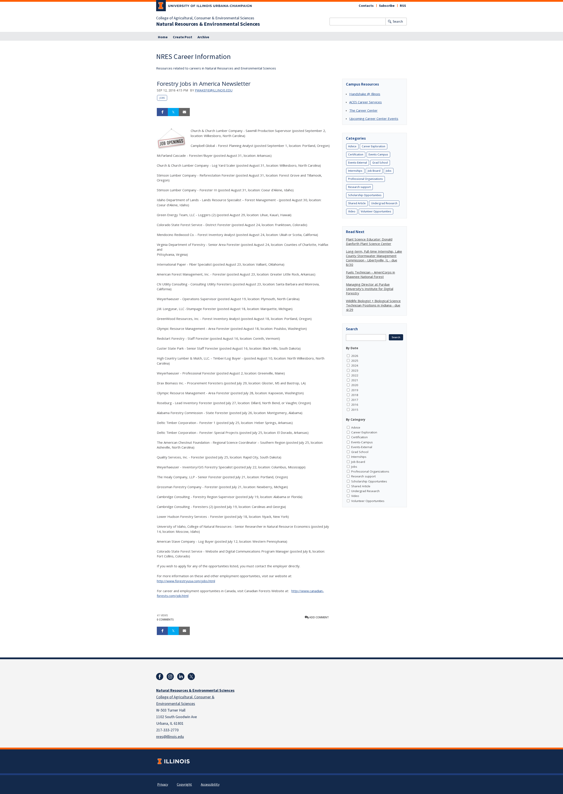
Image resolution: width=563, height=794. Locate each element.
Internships (355, 171)
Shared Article (357, 203)
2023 (354, 370)
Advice (352, 146)
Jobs (162, 97)
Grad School (380, 162)
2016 (354, 405)
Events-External (357, 162)
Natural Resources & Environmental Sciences (208, 24)
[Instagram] (170, 676)
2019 (354, 390)
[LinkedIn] (181, 676)
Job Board (374, 171)
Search (398, 21)
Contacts (366, 5)
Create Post (182, 37)
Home (163, 37)
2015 (354, 410)
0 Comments (165, 619)
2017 (354, 400)
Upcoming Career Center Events (373, 118)
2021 (354, 380)
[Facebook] (160, 676)
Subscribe (387, 5)
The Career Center (363, 110)
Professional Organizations (365, 179)
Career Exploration (373, 146)
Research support (359, 187)
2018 (354, 395)
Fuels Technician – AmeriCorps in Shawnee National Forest (370, 274)
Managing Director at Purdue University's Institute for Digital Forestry (369, 288)
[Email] (184, 112)
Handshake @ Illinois (364, 94)
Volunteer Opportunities (376, 211)
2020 (354, 385)
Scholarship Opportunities (365, 195)
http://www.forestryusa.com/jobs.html (186, 581)
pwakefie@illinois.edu (213, 90)
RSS (403, 5)
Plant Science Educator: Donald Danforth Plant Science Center (369, 241)
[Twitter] (191, 676)
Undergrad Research (384, 203)
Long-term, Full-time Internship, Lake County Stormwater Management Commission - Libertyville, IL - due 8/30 (374, 258)
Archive (203, 37)
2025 (354, 361)
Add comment (319, 617)
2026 (354, 356)
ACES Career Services (365, 102)
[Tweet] (173, 112)
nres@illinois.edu (170, 736)
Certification (355, 154)
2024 (354, 365)
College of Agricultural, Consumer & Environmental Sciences (205, 18)
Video (351, 211)
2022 (354, 375)
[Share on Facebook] (162, 112)
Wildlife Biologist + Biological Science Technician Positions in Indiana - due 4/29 (373, 305)
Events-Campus (378, 154)
